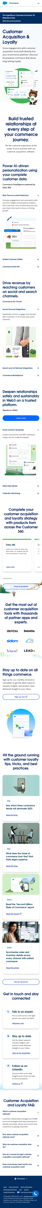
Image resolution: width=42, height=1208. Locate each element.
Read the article (12, 968)
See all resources (21, 982)
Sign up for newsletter (21, 1053)
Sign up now (20, 697)
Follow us (16, 1084)
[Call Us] (35, 1194)
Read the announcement (12, 21)
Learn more (21, 418)
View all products (21, 586)
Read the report (12, 914)
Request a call (18, 1023)
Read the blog (12, 815)
